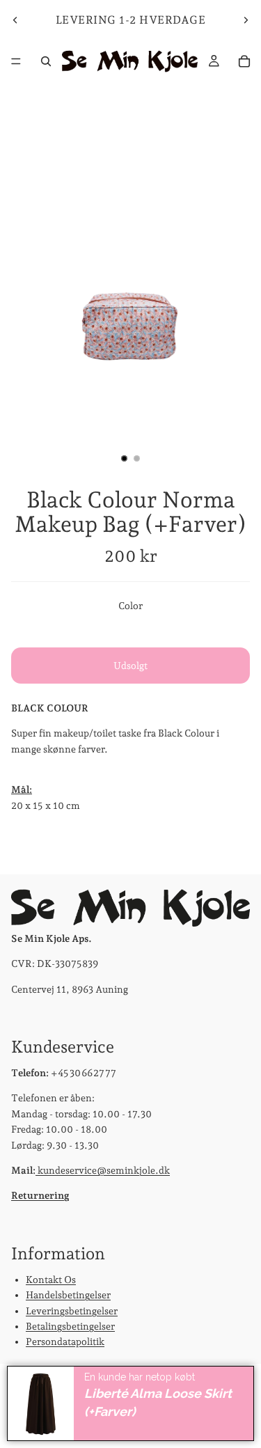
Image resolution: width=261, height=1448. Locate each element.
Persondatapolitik (65, 1341)
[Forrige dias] (15, 20)
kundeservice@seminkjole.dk (102, 1169)
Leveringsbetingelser (72, 1310)
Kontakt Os (51, 1278)
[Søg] (46, 61)
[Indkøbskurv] (244, 61)
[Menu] (16, 61)
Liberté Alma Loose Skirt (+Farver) (158, 1402)
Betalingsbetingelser (70, 1325)
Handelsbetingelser (68, 1294)
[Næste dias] (245, 20)
